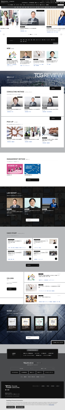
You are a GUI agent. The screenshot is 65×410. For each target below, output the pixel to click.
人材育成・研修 (50, 353)
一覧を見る (53, 88)
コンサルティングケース (50, 2)
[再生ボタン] (36, 34)
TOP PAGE (21, 368)
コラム (22, 376)
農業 (28, 7)
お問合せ (43, 1)
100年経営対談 (31, 2)
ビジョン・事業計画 (10, 4)
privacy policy (51, 404)
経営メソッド (37, 2)
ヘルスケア (42, 7)
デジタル (24, 4)
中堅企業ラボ (57, 2)
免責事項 (37, 376)
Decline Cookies (20, 407)
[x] (5, 389)
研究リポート (42, 2)
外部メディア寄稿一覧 (31, 376)
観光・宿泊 (54, 7)
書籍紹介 (25, 376)
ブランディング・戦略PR (47, 355)
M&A (21, 4)
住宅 (23, 7)
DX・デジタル (37, 353)
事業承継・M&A (38, 355)
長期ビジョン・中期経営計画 (28, 353)
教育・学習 (47, 7)
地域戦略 (47, 4)
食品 (25, 7)
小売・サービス (32, 7)
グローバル (37, 4)
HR (14, 4)
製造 (15, 7)
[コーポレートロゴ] (32, 350)
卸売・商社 (37, 7)
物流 (20, 7)
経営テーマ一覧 (43, 368)
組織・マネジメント (42, 4)
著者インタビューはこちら (58, 342)
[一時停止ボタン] (35, 34)
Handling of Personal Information (14, 400)
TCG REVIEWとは (24, 2)
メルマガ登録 (47, 1)
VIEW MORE (55, 43)
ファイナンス (17, 4)
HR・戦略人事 (43, 353)
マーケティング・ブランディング (30, 4)
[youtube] (8, 389)
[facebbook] (7, 389)
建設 (18, 7)
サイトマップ (42, 376)
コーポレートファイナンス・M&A (28, 355)
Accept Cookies (11, 407)
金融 (50, 7)
